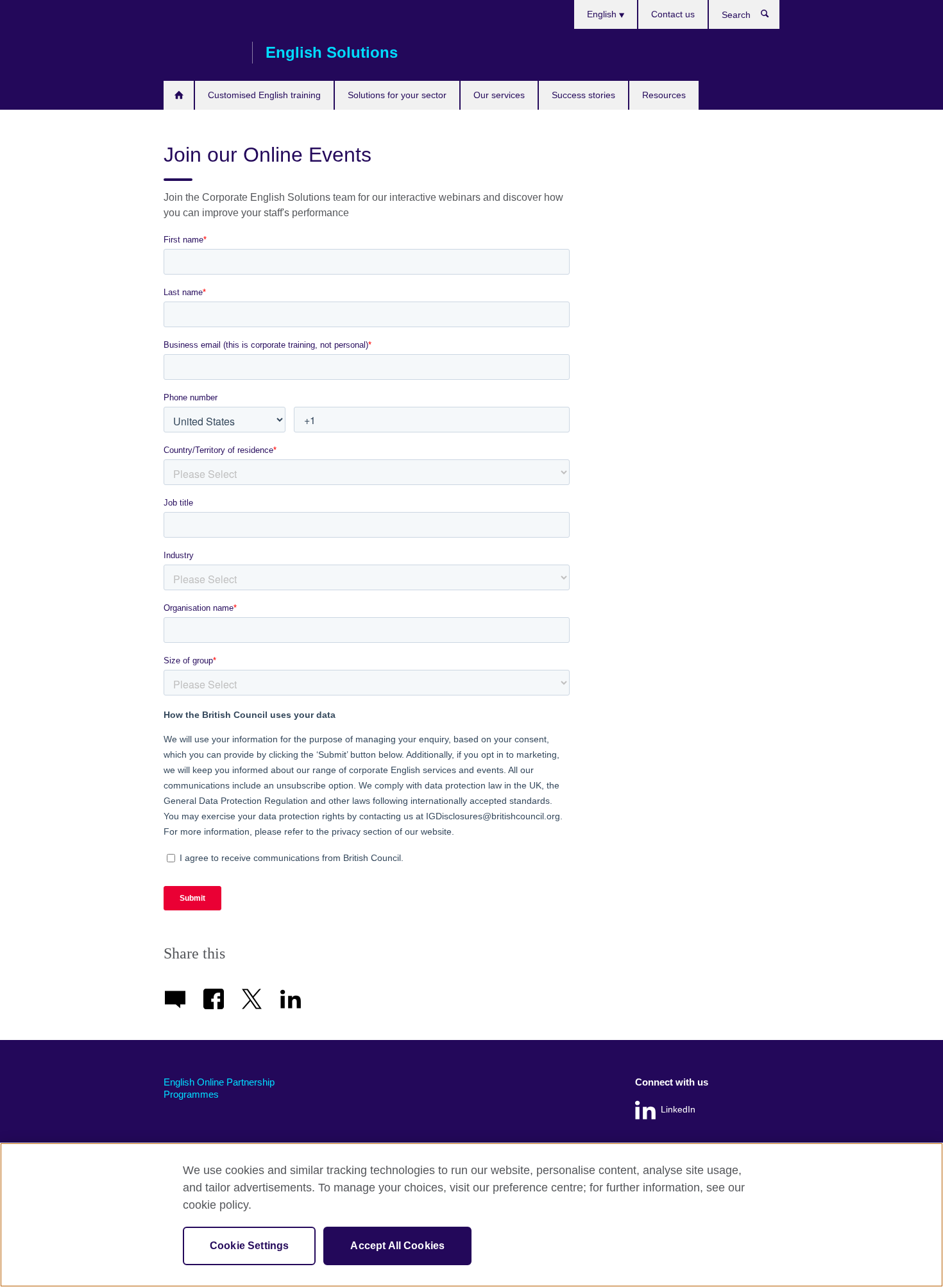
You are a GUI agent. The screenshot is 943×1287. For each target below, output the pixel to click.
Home (179, 95)
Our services (499, 95)
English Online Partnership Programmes (219, 1088)
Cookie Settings (249, 1245)
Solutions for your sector (397, 95)
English (603, 14)
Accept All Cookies (397, 1245)
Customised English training (264, 95)
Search (771, 16)
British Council (201, 53)
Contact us (673, 14)
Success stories (583, 95)
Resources (664, 95)
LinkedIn (678, 1109)
